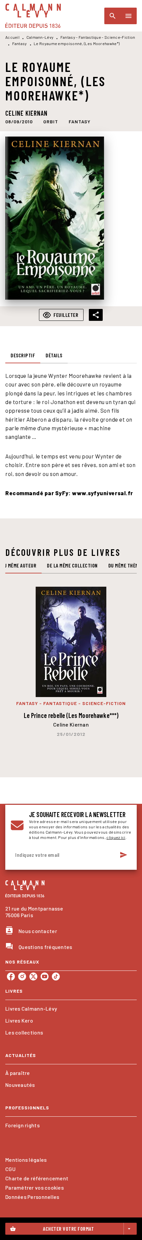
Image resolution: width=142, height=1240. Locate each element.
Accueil (12, 37)
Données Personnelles (32, 1197)
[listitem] (11, 976)
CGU (10, 1169)
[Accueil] (33, 15)
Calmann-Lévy (40, 37)
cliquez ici (115, 837)
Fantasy (19, 43)
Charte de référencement (36, 1178)
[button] (51, 122)
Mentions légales (26, 1159)
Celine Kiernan (26, 113)
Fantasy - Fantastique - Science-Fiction (97, 37)
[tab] (22, 355)
